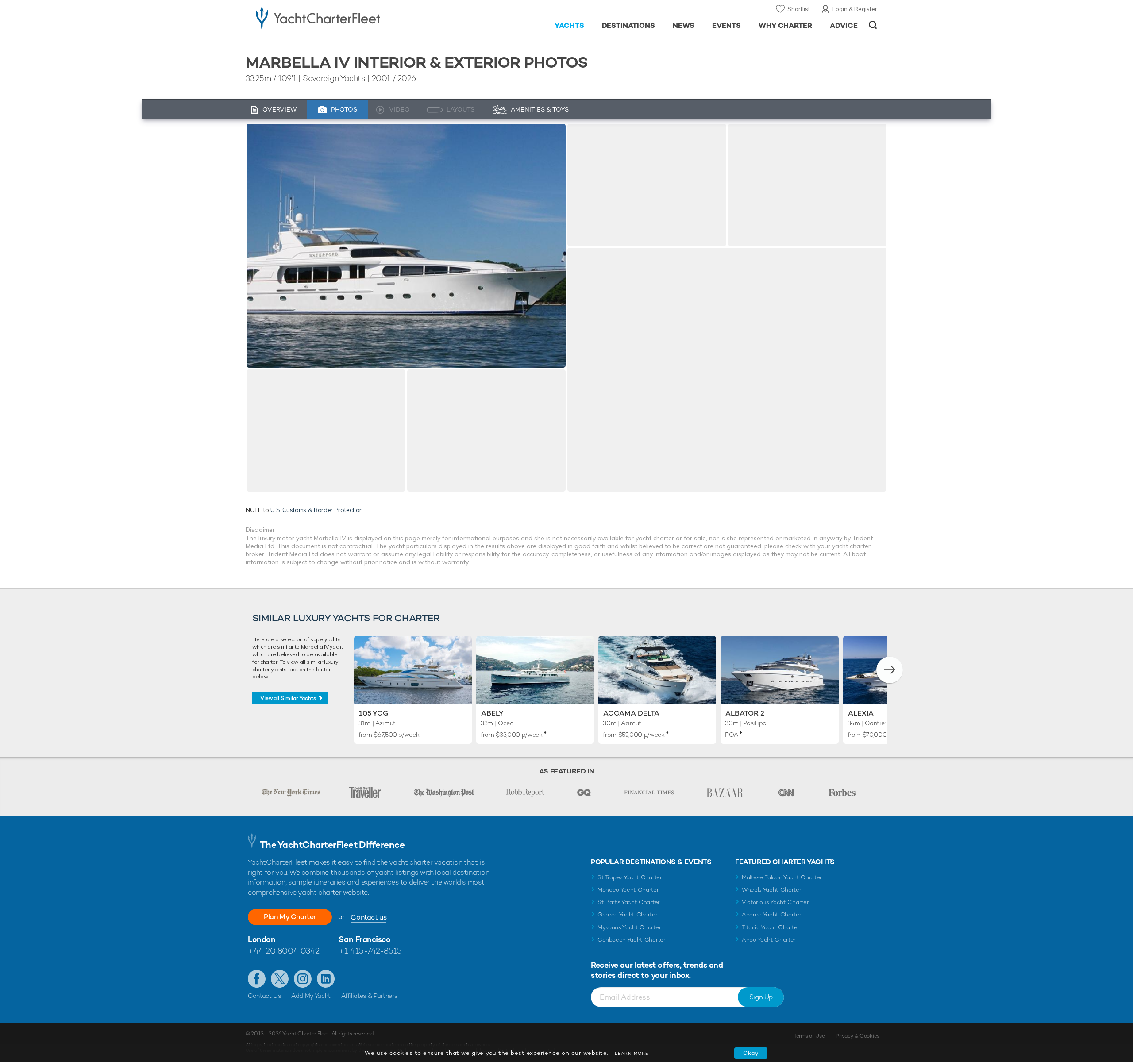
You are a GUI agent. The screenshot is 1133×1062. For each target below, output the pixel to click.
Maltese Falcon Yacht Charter (782, 877)
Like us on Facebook (257, 979)
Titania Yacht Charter (770, 927)
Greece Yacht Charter (627, 914)
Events (726, 25)
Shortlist (798, 8)
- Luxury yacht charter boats (346, 17)
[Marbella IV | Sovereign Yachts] (406, 246)
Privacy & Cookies (857, 1035)
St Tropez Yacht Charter (629, 877)
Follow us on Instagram (303, 979)
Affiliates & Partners (369, 996)
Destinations (628, 25)
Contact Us (264, 996)
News (683, 25)
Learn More (631, 1053)
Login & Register (854, 8)
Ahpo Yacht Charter (769, 939)
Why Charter (786, 25)
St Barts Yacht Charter (628, 902)
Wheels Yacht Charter (772, 889)
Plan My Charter (290, 916)
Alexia (861, 713)
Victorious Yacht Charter (775, 902)
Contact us (368, 917)
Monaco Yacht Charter (628, 889)
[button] (889, 670)
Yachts (569, 25)
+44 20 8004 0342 (284, 951)
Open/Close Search (873, 25)
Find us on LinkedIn (326, 979)
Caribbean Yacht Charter (631, 939)
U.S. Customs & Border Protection (316, 510)
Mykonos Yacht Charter (629, 927)
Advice (844, 25)
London (261, 939)
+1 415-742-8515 (370, 951)
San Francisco (364, 939)
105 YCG (374, 713)
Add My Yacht (311, 996)
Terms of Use (809, 1035)
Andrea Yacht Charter (772, 914)
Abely (492, 713)
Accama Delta (631, 713)
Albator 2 (744, 713)
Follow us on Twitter (280, 979)
